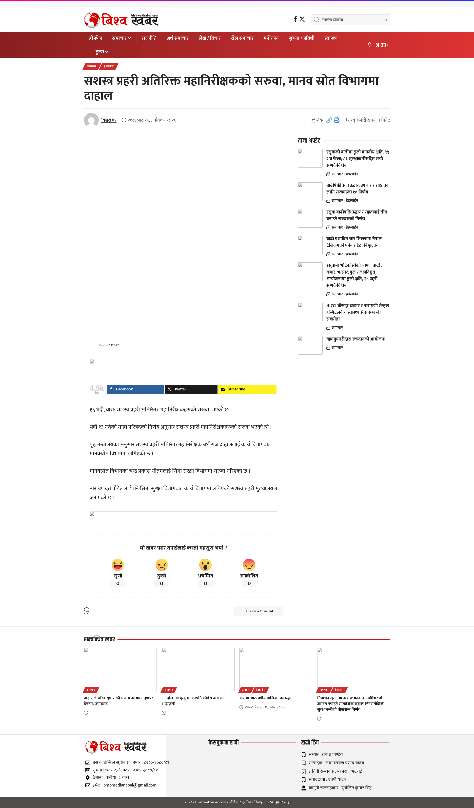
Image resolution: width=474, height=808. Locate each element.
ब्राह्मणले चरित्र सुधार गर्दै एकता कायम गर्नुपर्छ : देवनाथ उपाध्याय (118, 701)
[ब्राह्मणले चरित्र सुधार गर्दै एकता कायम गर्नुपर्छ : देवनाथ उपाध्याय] (120, 669)
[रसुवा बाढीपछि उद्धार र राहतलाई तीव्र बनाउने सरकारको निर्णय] (310, 218)
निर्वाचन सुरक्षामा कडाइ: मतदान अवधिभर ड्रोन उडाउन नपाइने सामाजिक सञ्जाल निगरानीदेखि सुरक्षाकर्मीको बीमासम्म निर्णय (351, 704)
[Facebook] (295, 19)
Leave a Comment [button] (260, 611)
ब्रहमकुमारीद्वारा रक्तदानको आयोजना (355, 339)
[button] (382, 45)
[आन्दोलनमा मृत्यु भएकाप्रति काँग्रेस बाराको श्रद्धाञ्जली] (198, 669)
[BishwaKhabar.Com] (121, 19)
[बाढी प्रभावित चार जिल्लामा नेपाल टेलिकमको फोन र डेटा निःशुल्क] (310, 245)
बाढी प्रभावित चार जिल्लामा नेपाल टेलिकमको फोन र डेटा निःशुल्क (354, 242)
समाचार (92, 66)
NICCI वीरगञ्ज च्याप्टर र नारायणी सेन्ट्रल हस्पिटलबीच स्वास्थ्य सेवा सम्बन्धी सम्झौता (357, 312)
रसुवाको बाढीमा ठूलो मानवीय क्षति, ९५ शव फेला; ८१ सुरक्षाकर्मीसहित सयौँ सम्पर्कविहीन (357, 159)
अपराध (246, 690)
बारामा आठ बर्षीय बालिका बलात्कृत (266, 698)
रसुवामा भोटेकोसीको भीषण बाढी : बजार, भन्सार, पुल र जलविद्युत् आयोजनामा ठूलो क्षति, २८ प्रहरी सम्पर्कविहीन (354, 275)
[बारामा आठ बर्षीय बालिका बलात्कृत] (275, 669)
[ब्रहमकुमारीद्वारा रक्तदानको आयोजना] (310, 345)
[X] (302, 19)
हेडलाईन (109, 66)
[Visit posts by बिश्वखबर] (91, 120)
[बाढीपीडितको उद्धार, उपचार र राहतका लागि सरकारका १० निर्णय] (310, 191)
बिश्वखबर (109, 120)
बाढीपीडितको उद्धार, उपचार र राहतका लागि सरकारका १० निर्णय (357, 189)
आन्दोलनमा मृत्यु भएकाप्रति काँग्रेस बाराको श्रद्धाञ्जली (193, 701)
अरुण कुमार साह (278, 802)
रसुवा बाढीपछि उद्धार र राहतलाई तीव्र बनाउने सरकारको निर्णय (356, 216)
